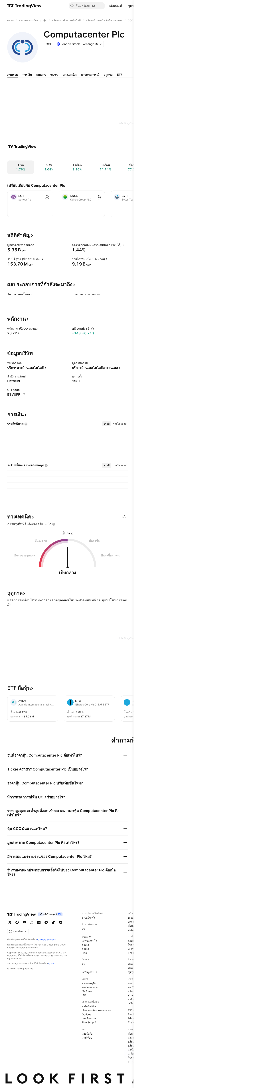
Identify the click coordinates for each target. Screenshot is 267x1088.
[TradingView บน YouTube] (24, 922)
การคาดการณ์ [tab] (90, 74)
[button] (124, 5)
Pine (84, 952)
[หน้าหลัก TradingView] (24, 5)
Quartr (51, 963)
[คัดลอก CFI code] (23, 394)
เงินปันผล (87, 991)
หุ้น (83, 928)
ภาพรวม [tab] (12, 74)
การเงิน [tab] (27, 74)
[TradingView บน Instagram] (31, 922)
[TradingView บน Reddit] (60, 922)
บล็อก (131, 991)
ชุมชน (132, 6)
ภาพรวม (132, 940)
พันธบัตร (87, 936)
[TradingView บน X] (9, 922)
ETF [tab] (119, 74)
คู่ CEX (85, 944)
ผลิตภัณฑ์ (115, 6)
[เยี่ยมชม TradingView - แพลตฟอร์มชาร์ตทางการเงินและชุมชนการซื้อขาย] (22, 146)
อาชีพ (131, 999)
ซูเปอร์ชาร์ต (88, 917)
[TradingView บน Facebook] (17, 922)
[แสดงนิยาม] (36, 245)
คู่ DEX (85, 948)
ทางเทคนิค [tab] (70, 74)
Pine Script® (89, 1022)
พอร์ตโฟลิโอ (89, 1006)
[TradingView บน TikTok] (53, 922)
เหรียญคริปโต (89, 940)
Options (86, 1014)
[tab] (106, 423)
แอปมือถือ (87, 1033)
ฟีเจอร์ (131, 917)
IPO (84, 995)
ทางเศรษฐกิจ (89, 983)
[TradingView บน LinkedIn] (38, 922)
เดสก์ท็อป (87, 1037)
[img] (96, 44)
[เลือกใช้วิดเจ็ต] (124, 516)
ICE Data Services (46, 939)
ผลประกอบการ (90, 987)
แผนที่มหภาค (89, 1018)
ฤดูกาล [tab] (108, 74)
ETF (84, 932)
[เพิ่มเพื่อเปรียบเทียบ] (47, 197)
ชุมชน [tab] (54, 74)
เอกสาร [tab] (41, 74)
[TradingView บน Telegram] (46, 922)
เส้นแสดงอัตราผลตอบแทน (96, 1010)
